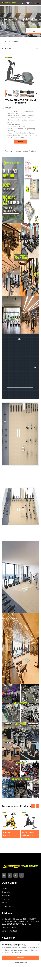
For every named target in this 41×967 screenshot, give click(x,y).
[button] (33, 806)
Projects (5, 899)
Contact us (6, 906)
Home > (5, 41)
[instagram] (4, 875)
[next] (36, 93)
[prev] (3, 93)
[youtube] (15, 875)
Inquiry (20, 142)
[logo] (9, 2)
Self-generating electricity (19, 41)
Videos (5, 903)
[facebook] (10, 875)
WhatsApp (31, 31)
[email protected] (9, 931)
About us (6, 896)
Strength (6, 892)
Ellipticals (22, 24)
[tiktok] (21, 875)
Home (6, 24)
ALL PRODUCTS (8, 48)
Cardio (13, 24)
